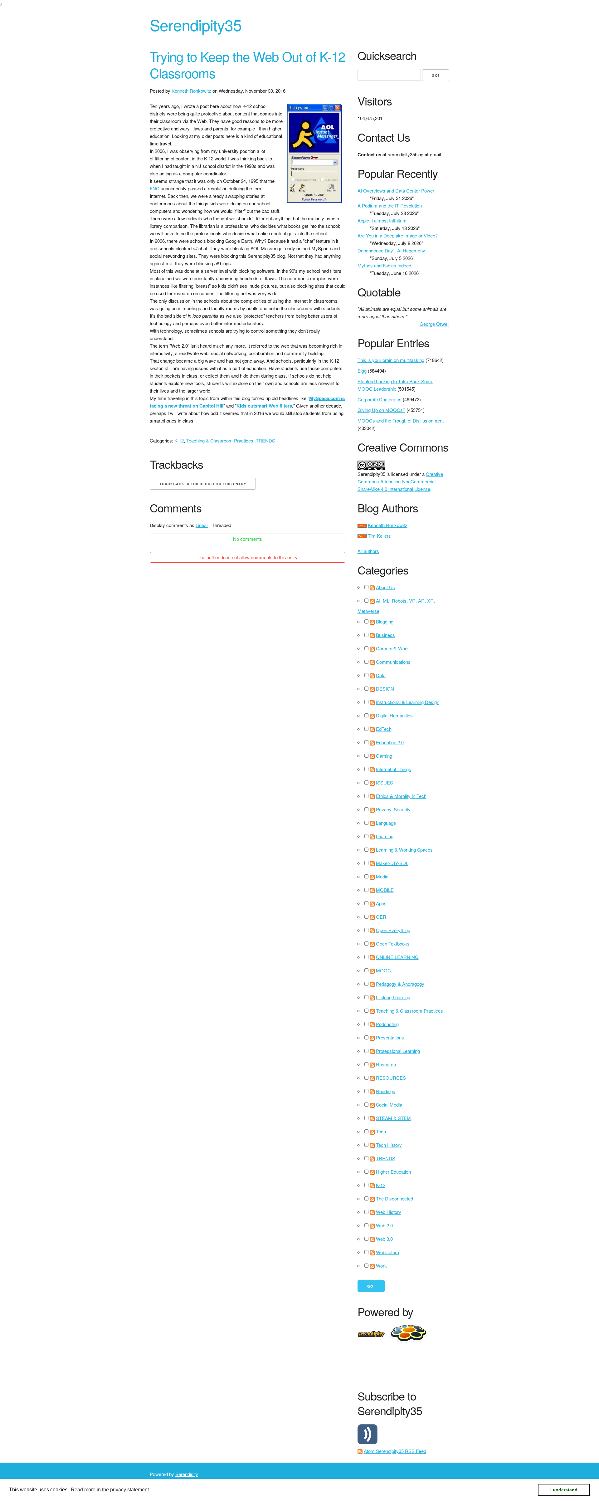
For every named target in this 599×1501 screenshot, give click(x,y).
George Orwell (434, 323)
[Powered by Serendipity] (373, 1333)
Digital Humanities (394, 715)
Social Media (389, 1104)
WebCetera (387, 1252)
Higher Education (393, 1171)
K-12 (179, 440)
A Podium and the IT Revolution (390, 205)
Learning (384, 836)
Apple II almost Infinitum (382, 220)
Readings (385, 1091)
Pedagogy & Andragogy (400, 983)
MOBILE (385, 890)
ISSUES (384, 782)
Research (386, 1064)
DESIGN (385, 688)
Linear (202, 525)
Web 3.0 (384, 1238)
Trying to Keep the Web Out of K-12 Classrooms (247, 64)
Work (381, 1265)
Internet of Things (393, 769)
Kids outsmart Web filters (264, 405)
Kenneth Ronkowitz (191, 90)
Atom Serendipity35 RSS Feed (395, 1451)
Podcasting (387, 1024)
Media (382, 876)
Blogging (384, 621)
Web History (388, 1212)
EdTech (384, 729)
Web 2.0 (384, 1225)
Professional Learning (398, 1051)
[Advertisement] (471, 1365)
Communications (393, 661)
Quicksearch (387, 55)
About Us (385, 587)
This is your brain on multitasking (391, 360)
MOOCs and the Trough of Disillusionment (401, 420)
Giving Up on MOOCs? (381, 410)
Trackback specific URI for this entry (202, 484)
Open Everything (393, 930)
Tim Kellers (379, 535)
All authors (368, 551)
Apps (381, 903)
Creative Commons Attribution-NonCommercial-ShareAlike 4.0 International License (400, 481)
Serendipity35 (195, 24)
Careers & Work (392, 648)
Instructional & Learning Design (407, 702)
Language (386, 822)
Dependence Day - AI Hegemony (391, 250)
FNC (154, 188)
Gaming (384, 755)
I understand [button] (563, 1489)
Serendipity (186, 1474)
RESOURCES (391, 1077)
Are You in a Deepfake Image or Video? (398, 235)
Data (381, 675)
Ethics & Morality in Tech (401, 796)
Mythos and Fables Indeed (384, 265)
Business (385, 635)
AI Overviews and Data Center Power (396, 190)
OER (381, 916)
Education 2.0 (390, 742)
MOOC (383, 970)
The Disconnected (394, 1198)
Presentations (390, 1037)
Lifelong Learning (393, 997)
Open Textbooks (393, 943)
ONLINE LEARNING (397, 957)
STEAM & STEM (393, 1118)
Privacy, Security (393, 809)
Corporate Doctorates (380, 399)
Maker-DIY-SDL (392, 863)
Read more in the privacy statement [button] (110, 1489)
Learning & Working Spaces (404, 849)
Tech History (389, 1145)
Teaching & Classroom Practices (219, 440)
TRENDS (265, 440)
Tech (381, 1131)
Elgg (362, 370)
